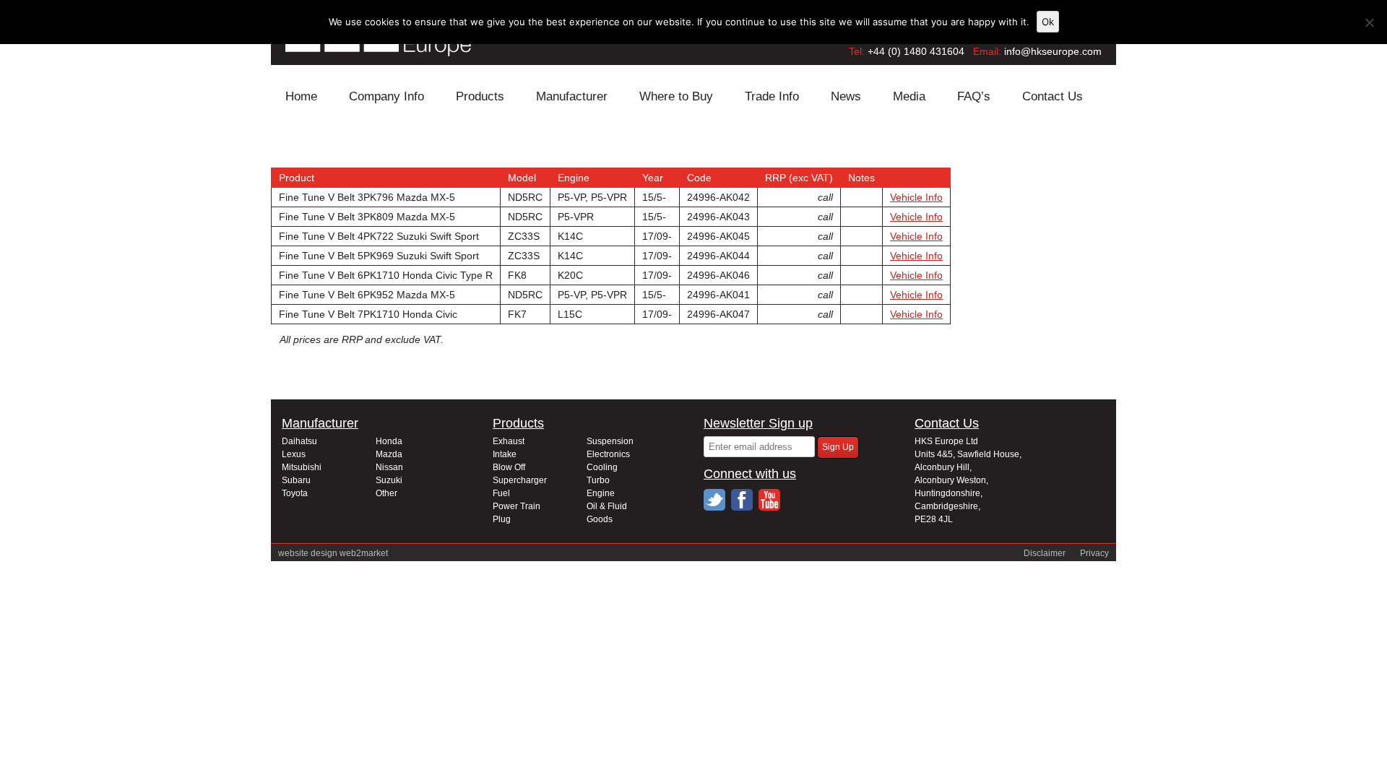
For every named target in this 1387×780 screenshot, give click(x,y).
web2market (364, 553)
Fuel (501, 493)
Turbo (598, 480)
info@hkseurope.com (1053, 51)
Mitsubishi (301, 467)
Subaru (296, 480)
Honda (389, 441)
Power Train (516, 506)
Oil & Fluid (607, 506)
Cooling (602, 467)
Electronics (608, 454)
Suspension (610, 441)
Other (386, 493)
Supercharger (520, 480)
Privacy (1094, 553)
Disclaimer (1045, 553)
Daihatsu (299, 441)
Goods (600, 519)
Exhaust (508, 441)
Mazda (389, 454)
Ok (1048, 21)
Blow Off (509, 467)
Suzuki (389, 480)
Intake (505, 454)
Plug (502, 519)
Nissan (389, 467)
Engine (601, 493)
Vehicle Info (916, 197)
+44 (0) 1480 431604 (916, 51)
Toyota (295, 493)
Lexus (294, 454)
